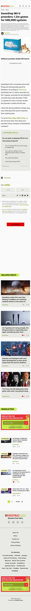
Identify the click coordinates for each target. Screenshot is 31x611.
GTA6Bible (15, 571)
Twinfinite (17, 555)
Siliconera (8, 560)
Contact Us (15, 539)
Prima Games (22, 558)
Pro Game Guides (8, 555)
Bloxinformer (24, 568)
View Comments (15, 224)
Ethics (15, 536)
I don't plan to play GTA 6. (12, 161)
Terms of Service (12, 427)
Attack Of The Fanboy (10, 558)
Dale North (7, 33)
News (7, 9)
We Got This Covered (18, 560)
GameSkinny (21, 563)
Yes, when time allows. (11, 158)
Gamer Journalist (10, 563)
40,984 (18, 501)
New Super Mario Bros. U (17, 118)
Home (2, 9)
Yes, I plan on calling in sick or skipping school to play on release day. (15, 152)
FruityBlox (16, 568)
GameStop (7, 185)
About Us (15, 532)
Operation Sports (10, 566)
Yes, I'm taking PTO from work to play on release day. (16, 146)
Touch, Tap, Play (7, 568)
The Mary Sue (21, 566)
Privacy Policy (19, 427)
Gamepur (24, 555)
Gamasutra (22, 90)
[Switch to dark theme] (26, 6)
